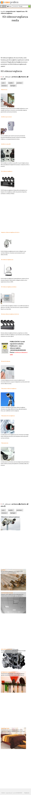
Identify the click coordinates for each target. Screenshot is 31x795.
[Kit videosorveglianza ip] (7, 270)
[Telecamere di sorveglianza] (7, 426)
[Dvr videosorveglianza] (7, 182)
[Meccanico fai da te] (13, 659)
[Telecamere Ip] (7, 453)
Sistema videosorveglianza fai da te (10, 314)
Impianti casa (20, 11)
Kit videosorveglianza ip (7, 259)
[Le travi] (13, 579)
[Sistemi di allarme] (7, 372)
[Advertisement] (15, 39)
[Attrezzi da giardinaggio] (13, 682)
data (2, 79)
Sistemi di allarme (5, 361)
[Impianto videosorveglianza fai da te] (7, 243)
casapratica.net (10, 11)
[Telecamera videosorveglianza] (7, 399)
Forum (9, 6)
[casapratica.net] (9, 2)
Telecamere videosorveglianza (10, 517)
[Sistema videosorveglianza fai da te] (7, 324)
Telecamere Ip (4, 443)
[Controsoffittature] (13, 602)
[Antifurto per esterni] (7, 127)
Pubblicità (26, 792)
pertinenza (15, 77)
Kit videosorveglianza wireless (8, 286)
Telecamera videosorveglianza (8, 388)
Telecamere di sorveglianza (8, 415)
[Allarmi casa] (7, 100)
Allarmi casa (4, 89)
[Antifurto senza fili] (7, 154)
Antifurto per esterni (6, 116)
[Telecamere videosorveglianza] (10, 523)
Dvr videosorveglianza (6, 171)
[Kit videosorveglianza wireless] (7, 297)
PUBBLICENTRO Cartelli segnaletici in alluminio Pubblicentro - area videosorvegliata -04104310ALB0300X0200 (19, 348)
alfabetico (23, 77)
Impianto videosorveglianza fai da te (10, 232)
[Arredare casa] (13, 738)
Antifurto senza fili (5, 144)
